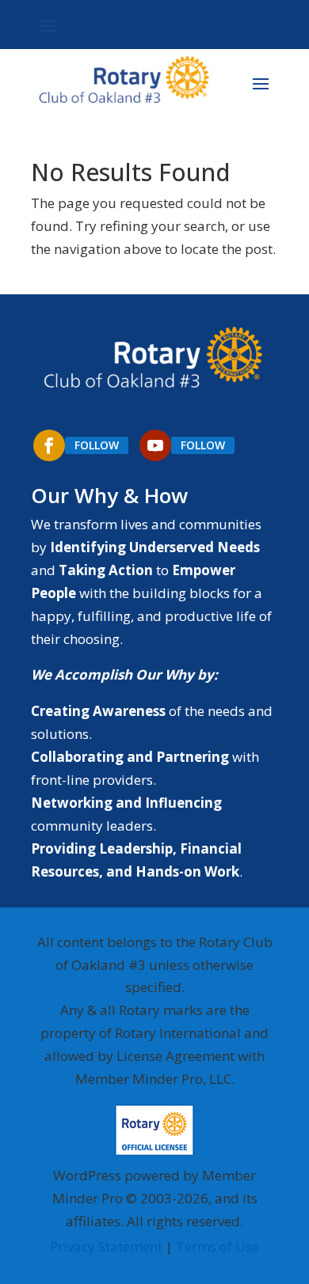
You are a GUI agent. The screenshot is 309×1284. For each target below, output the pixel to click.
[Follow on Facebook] (49, 445)
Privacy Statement (106, 1246)
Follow (96, 445)
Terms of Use (217, 1246)
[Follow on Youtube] (155, 445)
